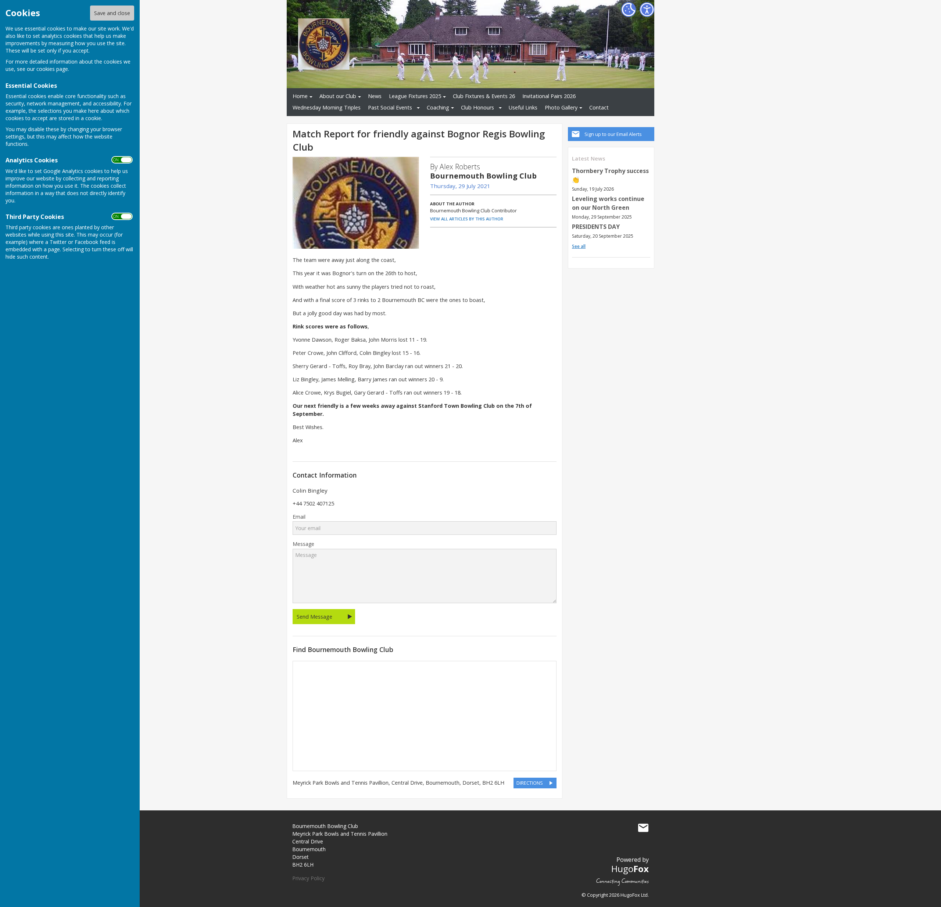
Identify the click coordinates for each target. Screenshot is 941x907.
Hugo (630, 869)
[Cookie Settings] (628, 9)
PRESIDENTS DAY (596, 227)
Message (303, 544)
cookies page (52, 68)
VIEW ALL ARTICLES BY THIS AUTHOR (466, 219)
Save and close (112, 13)
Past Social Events (390, 107)
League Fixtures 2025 (415, 96)
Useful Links (523, 107)
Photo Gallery (561, 107)
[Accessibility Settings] (647, 9)
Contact (599, 107)
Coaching (438, 107)
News (375, 96)
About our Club (337, 96)
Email (299, 516)
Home (300, 96)
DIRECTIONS (529, 783)
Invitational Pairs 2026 (549, 96)
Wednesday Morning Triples (327, 107)
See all (579, 246)
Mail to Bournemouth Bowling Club (643, 827)
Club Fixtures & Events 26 (484, 96)
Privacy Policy (308, 878)
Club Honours (477, 107)
